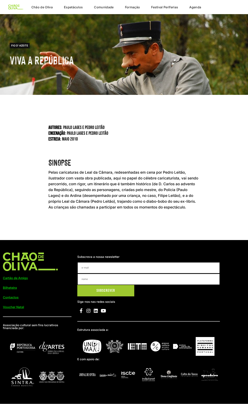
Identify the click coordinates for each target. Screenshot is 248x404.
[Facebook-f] (81, 310)
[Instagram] (88, 310)
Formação (132, 7)
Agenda (195, 7)
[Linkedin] (96, 310)
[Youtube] (103, 310)
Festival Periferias (164, 7)
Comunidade (104, 7)
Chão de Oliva (42, 7)
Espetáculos (73, 7)
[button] (20, 45)
